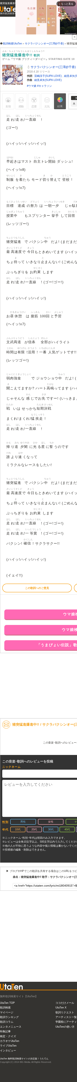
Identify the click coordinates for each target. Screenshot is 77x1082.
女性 (50, 821)
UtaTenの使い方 (65, 1026)
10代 (18, 829)
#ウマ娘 (32, 85)
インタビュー (8, 1050)
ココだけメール (64, 1002)
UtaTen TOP (7, 1002)
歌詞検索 (5, 1007)
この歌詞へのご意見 (37, 587)
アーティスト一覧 (66, 1017)
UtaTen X (61, 1007)
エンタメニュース (10, 1026)
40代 (67, 829)
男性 (23, 821)
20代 (34, 829)
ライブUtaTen (8, 1045)
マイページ (6, 1012)
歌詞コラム (6, 1021)
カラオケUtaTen (9, 1040)
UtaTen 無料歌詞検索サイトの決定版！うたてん (24, 1058)
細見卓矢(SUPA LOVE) (48, 80)
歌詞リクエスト (64, 1012)
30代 (51, 829)
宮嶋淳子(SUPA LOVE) (48, 75)
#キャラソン (44, 85)
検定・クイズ (8, 1036)
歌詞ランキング (9, 1017)
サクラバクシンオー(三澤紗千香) (53, 67)
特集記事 (5, 1031)
